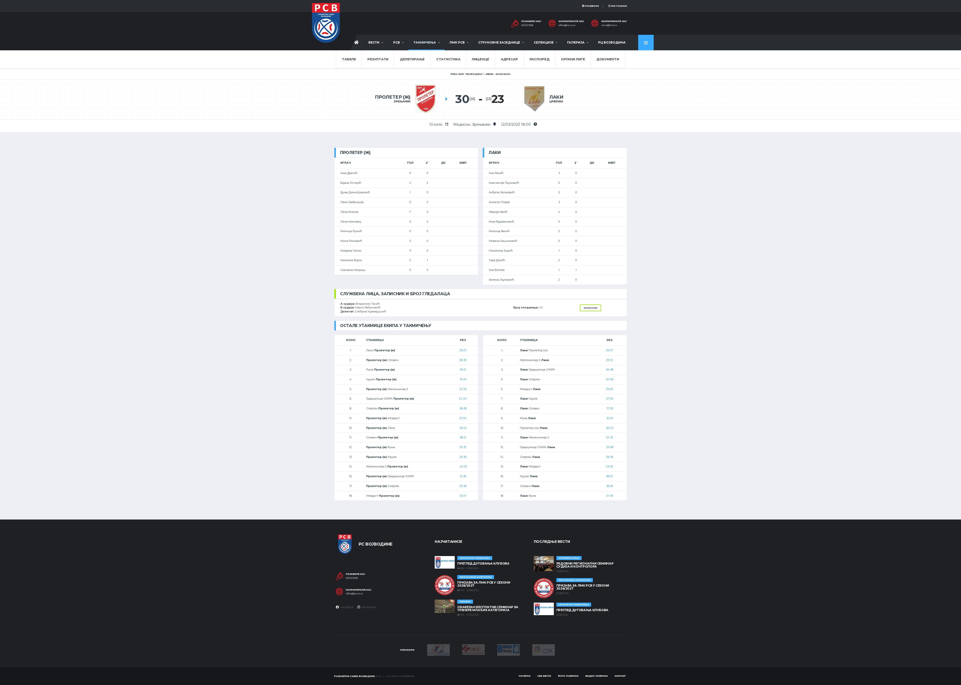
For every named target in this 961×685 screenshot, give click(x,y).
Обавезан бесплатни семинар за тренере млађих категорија (487, 608)
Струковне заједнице (499, 42)
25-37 (462, 447)
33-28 (609, 447)
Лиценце (480, 59)
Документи (607, 59)
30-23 (462, 428)
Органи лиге (573, 59)
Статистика (448, 59)
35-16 (609, 486)
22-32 (609, 437)
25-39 (462, 486)
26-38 (609, 369)
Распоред (540, 59)
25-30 (462, 457)
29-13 (609, 360)
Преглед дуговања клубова (483, 563)
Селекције (544, 42)
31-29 (463, 379)
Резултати (377, 59)
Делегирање (412, 59)
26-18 (609, 457)
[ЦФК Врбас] (543, 649)
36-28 (462, 408)
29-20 (609, 389)
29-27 (462, 350)
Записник (590, 307)
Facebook (591, 6)
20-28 (609, 379)
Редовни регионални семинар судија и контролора (585, 565)
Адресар (509, 59)
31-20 (609, 418)
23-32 (609, 466)
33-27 (462, 495)
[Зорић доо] (473, 649)
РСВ (396, 42)
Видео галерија (596, 675)
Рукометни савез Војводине (354, 676)
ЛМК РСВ (457, 42)
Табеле (349, 59)
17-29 (610, 408)
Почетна (525, 675)
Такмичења (424, 42)
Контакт (620, 675)
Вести (373, 42)
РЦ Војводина (612, 42)
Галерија (576, 42)
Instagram (618, 6)
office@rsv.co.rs (567, 25)
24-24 (463, 398)
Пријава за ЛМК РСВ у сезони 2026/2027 (483, 584)
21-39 (609, 495)
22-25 (462, 389)
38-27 (609, 476)
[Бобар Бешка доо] (508, 649)
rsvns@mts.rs (609, 25)
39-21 (463, 369)
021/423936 (527, 25)
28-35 (462, 360)
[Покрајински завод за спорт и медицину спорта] (438, 649)
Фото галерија (568, 675)
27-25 (462, 418)
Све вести (544, 675)
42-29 (463, 466)
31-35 (463, 476)
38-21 (463, 437)
